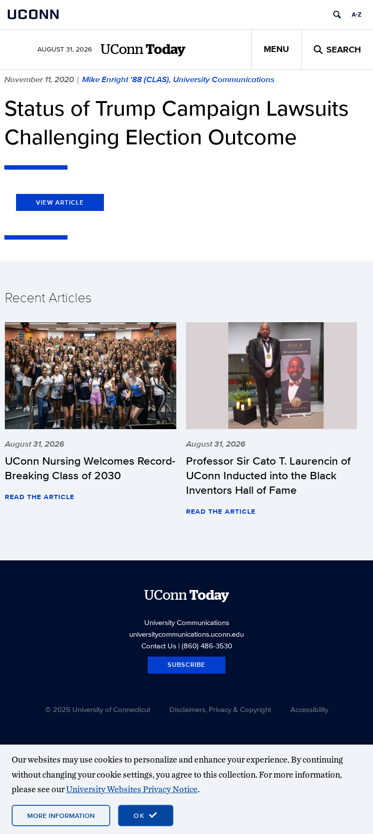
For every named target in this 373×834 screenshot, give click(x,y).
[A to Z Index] (356, 14)
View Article (60, 202)
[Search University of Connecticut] (337, 14)
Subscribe (186, 664)
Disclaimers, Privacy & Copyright (220, 709)
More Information (61, 815)
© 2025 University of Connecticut (97, 709)
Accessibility (309, 709)
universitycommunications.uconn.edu (186, 634)
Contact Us (158, 646)
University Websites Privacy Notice (132, 789)
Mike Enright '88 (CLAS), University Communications (178, 79)
